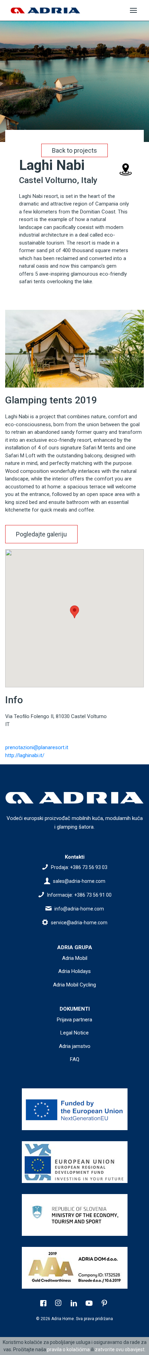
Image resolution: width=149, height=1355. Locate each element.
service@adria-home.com (79, 922)
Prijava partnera (74, 1020)
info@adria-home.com (79, 909)
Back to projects (74, 150)
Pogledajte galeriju (41, 534)
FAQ (74, 1059)
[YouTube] (90, 1304)
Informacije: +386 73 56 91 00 (79, 895)
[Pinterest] (105, 1304)
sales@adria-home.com (79, 881)
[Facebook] (44, 1304)
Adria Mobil (74, 958)
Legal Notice (74, 1033)
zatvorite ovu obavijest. (120, 1349)
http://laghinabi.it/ (24, 755)
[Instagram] (59, 1304)
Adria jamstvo (74, 1046)
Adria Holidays (74, 971)
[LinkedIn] (74, 1304)
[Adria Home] (45, 10)
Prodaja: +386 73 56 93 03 (79, 867)
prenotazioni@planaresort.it (36, 747)
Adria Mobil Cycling (74, 985)
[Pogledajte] (74, 1109)
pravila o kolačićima (68, 1349)
